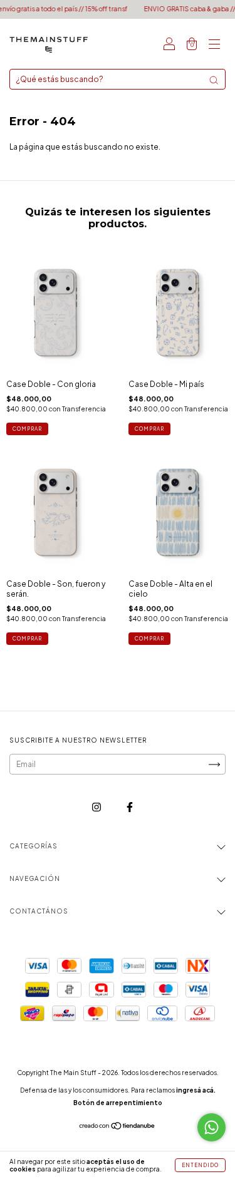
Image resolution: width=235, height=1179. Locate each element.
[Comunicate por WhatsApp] (211, 1127)
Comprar (27, 429)
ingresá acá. (196, 1090)
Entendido (200, 1165)
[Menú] (214, 45)
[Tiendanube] (117, 1127)
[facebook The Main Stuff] (129, 806)
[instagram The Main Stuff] (97, 806)
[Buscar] (213, 80)
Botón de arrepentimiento (117, 1102)
